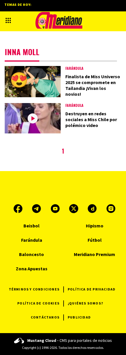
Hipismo (94, 226)
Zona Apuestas (31, 269)
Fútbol (95, 240)
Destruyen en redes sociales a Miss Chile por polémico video (91, 119)
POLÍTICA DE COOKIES (38, 303)
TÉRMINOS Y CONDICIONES (34, 289)
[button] (8, 20)
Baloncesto (31, 254)
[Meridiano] (58, 20)
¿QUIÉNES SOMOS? (85, 303)
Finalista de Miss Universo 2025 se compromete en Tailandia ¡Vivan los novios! (92, 85)
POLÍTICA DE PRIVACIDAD (91, 289)
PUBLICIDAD (79, 317)
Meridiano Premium (94, 254)
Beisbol (31, 226)
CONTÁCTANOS (45, 317)
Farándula (74, 68)
